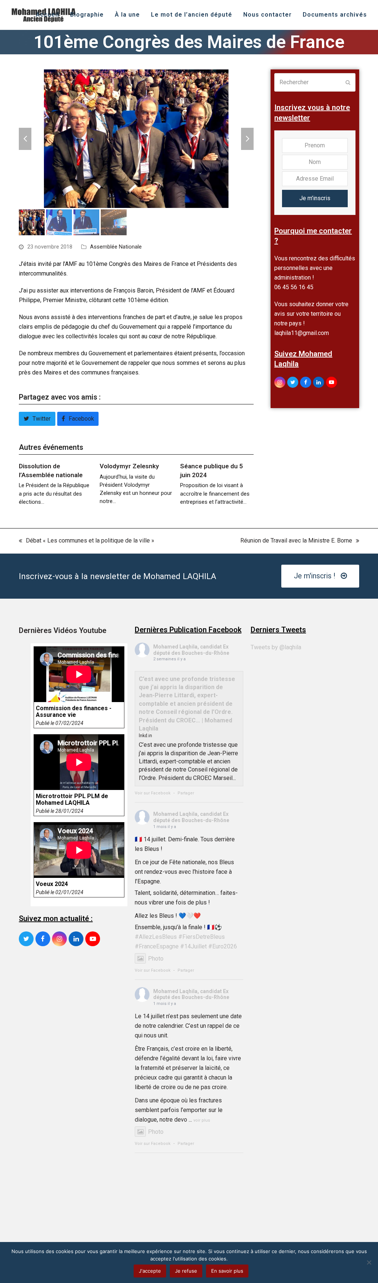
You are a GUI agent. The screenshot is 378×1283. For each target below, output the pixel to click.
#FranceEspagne (157, 946)
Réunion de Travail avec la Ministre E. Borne (296, 541)
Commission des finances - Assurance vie (73, 711)
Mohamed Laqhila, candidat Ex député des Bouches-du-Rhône (191, 650)
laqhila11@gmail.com (301, 332)
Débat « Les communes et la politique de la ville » (86, 541)
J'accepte (150, 1271)
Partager (186, 793)
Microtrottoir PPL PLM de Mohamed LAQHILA (72, 799)
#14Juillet (193, 946)
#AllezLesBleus (156, 936)
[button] (25, 139)
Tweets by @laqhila (276, 647)
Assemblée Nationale (116, 246)
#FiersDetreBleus (201, 936)
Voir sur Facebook (153, 793)
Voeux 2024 (52, 884)
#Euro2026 (222, 946)
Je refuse (186, 1271)
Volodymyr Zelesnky (129, 466)
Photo (156, 958)
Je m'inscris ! (314, 576)
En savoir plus (227, 1271)
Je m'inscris (314, 198)
